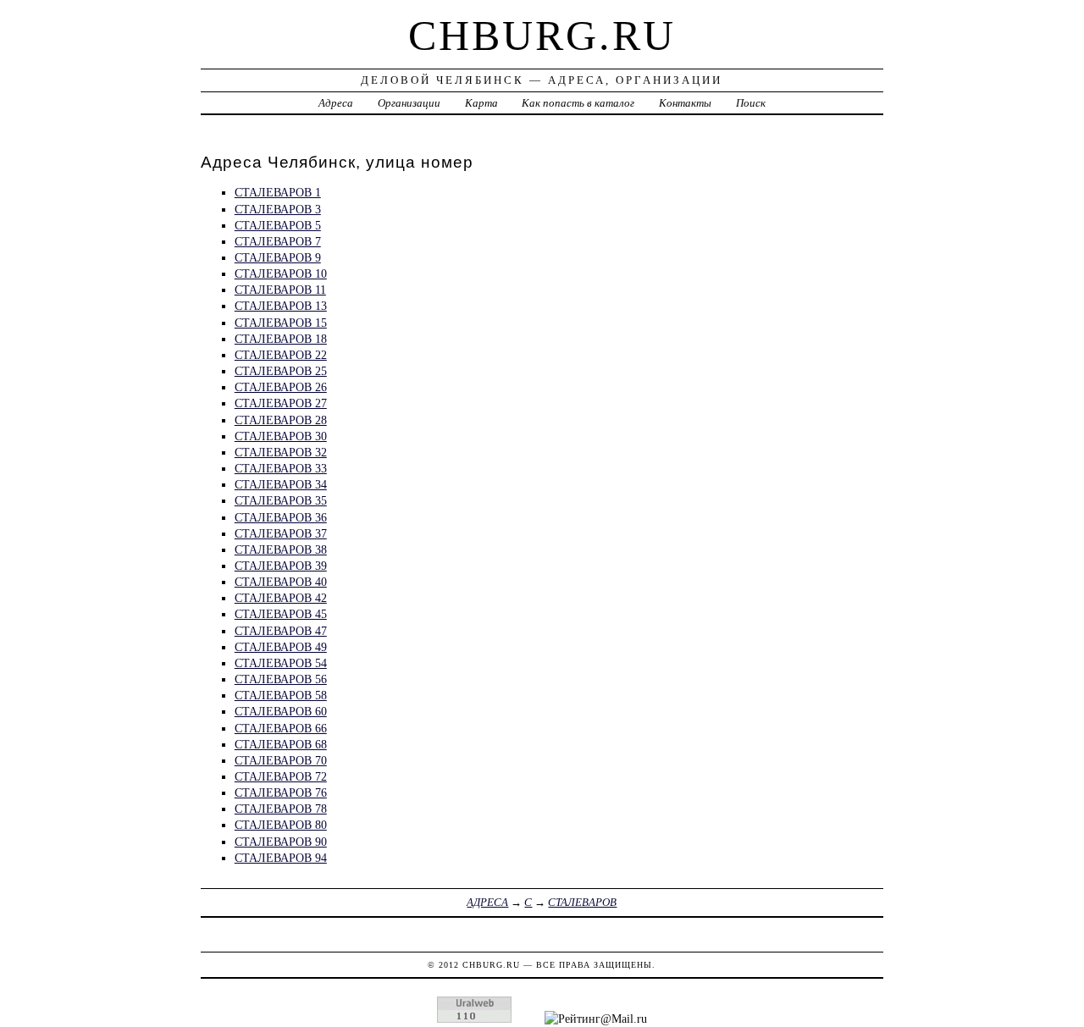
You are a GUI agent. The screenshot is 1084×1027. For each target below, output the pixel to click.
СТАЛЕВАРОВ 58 (281, 695)
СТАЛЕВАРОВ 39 (281, 565)
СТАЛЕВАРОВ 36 (281, 517)
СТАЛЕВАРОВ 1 (278, 192)
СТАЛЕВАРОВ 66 (281, 728)
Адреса (335, 103)
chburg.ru (542, 35)
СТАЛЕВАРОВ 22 (281, 355)
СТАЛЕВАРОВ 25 (281, 371)
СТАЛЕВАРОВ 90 (281, 841)
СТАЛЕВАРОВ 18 (281, 338)
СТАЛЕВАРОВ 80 (281, 824)
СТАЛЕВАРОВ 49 (281, 647)
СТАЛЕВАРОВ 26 (281, 387)
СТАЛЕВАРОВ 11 (280, 289)
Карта (481, 103)
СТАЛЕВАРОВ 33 (281, 468)
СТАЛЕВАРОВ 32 (281, 452)
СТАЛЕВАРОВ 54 (281, 663)
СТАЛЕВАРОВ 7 (278, 241)
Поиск (751, 103)
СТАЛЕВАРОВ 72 (281, 776)
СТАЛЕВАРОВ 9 (278, 257)
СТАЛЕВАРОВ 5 (278, 225)
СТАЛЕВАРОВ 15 (281, 322)
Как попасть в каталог (578, 103)
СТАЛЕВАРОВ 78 (281, 808)
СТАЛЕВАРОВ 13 (281, 305)
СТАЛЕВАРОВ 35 (281, 500)
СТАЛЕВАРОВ (582, 902)
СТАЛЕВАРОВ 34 (281, 484)
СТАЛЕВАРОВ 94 (281, 857)
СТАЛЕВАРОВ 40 (281, 581)
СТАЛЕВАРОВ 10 (281, 273)
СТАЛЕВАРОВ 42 (281, 598)
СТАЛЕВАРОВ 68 (281, 744)
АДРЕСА (487, 902)
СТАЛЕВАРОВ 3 (278, 209)
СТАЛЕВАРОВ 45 (281, 614)
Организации (409, 103)
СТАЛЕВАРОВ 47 (281, 631)
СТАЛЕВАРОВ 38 (281, 549)
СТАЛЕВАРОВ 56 (281, 679)
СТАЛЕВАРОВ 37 (281, 533)
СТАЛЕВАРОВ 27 (281, 403)
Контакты (685, 103)
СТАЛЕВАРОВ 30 (281, 436)
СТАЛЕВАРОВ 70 (281, 760)
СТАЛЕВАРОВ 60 (281, 711)
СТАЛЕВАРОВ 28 (281, 420)
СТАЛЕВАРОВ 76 (281, 792)
